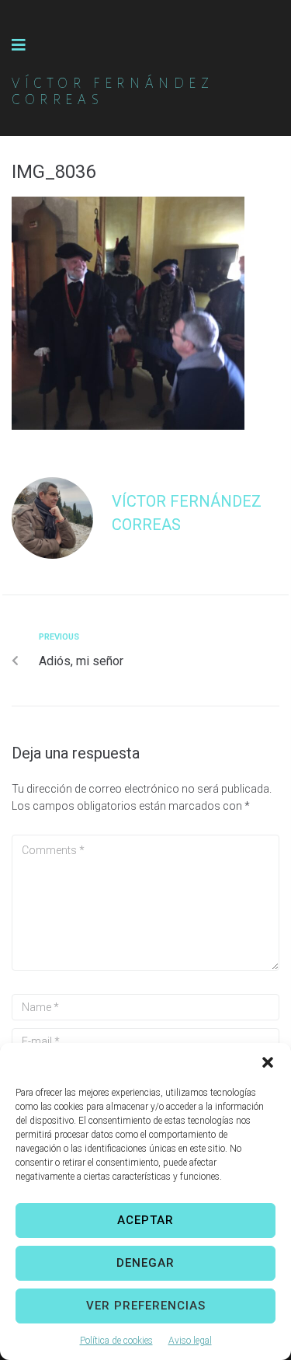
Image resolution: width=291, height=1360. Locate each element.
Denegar (145, 1263)
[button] (267, 1062)
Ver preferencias (146, 1306)
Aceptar (145, 1220)
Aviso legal (190, 1340)
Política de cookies (116, 1340)
